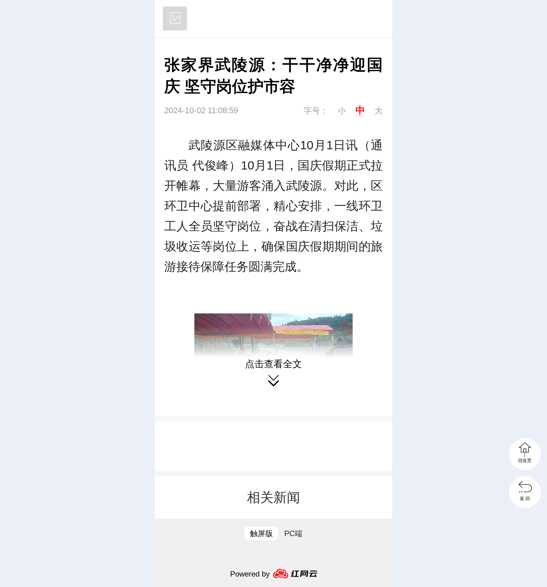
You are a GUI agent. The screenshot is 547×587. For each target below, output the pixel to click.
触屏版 (261, 533)
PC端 (293, 533)
